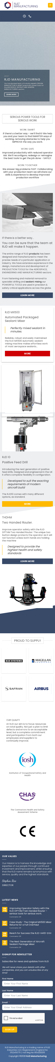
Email (5, 1002)
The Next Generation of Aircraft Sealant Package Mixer (27, 943)
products (34, 253)
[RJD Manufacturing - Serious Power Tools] (21, 5)
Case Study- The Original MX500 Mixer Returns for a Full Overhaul (30, 923)
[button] (50, 5)
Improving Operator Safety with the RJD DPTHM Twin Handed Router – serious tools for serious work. (29, 911)
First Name (7, 978)
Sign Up (9, 1029)
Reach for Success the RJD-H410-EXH (30, 933)
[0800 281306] (30, 16)
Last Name (7, 990)
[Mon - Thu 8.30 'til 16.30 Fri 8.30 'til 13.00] (25, 16)
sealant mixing (34, 281)
